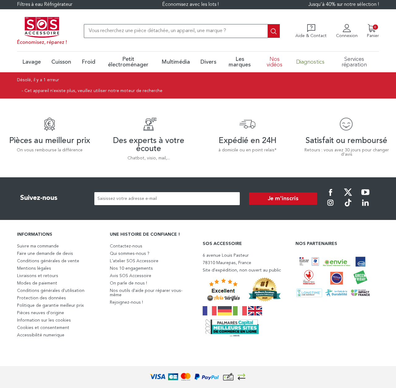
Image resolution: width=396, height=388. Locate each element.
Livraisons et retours (37, 276)
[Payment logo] (198, 377)
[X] (348, 196)
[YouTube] (365, 196)
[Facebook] (330, 196)
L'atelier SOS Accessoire (134, 261)
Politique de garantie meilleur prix (50, 305)
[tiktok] (348, 207)
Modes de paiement (37, 283)
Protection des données (41, 298)
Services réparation (354, 62)
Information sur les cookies (44, 320)
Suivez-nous (39, 198)
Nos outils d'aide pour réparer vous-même (146, 293)
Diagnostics (310, 62)
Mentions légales (34, 268)
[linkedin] (365, 207)
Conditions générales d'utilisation (50, 291)
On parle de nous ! (128, 283)
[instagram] (330, 207)
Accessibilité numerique (40, 335)
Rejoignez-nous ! (126, 302)
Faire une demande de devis (45, 253)
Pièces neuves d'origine (40, 313)
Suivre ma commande (38, 246)
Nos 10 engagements (131, 268)
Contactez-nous (126, 246)
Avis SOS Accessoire (130, 276)
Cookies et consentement (43, 328)
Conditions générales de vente (48, 261)
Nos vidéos (274, 62)
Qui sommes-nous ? (129, 253)
